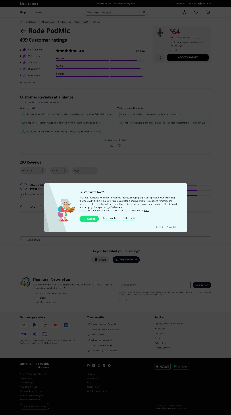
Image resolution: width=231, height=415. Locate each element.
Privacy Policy (172, 227)
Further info (129, 218)
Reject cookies (111, 218)
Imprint (159, 227)
